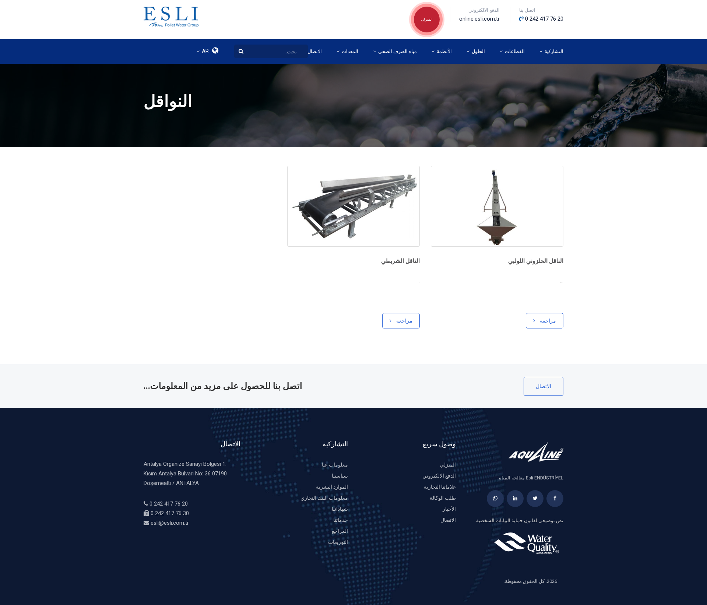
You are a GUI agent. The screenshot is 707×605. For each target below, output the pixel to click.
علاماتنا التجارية (440, 487)
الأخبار (449, 509)
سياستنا (340, 476)
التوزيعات (338, 542)
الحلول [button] (478, 51)
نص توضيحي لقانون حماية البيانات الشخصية (519, 520)
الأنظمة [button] (444, 51)
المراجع (340, 531)
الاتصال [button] (314, 51)
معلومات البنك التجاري (324, 498)
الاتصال (543, 386)
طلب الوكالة (443, 498)
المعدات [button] (349, 51)
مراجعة (547, 321)
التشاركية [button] (553, 51)
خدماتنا (340, 520)
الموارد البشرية (332, 487)
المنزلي (427, 19)
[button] (208, 51)
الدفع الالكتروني (439, 476)
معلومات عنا (335, 465)
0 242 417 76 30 (170, 513)
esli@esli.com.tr (170, 523)
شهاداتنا (340, 509)
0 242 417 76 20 (169, 503)
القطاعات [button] (514, 51)
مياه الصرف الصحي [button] (397, 51)
